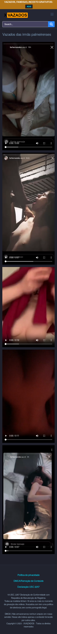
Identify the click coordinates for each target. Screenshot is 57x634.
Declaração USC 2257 (28, 586)
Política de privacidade (29, 575)
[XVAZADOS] (15, 15)
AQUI (29, 6)
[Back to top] (52, 627)
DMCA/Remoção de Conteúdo (29, 581)
